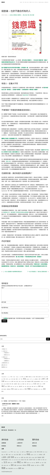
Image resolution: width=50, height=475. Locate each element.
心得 (31, 379)
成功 (17, 381)
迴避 (18, 389)
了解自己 (17, 376)
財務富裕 (15, 15)
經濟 (13, 386)
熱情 (41, 459)
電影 (42, 389)
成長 (20, 381)
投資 (25, 381)
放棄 (47, 381)
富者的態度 (25, 95)
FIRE (11, 376)
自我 (28, 386)
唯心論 (44, 376)
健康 (27, 376)
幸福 (24, 379)
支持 (45, 381)
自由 (30, 386)
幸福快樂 (6, 352)
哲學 (42, 376)
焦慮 (23, 383)
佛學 (22, 376)
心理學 (43, 379)
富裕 (24, 15)
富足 (17, 379)
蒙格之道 (8, 161)
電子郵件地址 (4, 307)
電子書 (39, 389)
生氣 (2, 462)
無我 (36, 459)
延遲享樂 (27, 379)
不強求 (14, 376)
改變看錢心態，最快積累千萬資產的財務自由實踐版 (15, 212)
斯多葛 (19, 459)
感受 (10, 381)
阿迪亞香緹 (35, 389)
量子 (23, 389)
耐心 (17, 386)
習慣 (15, 386)
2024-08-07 (4, 405)
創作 (32, 376)
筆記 (28, 15)
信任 (24, 376)
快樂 (2, 381)
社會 (40, 383)
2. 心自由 (3, 351)
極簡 (12, 383)
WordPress (7, 471)
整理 (17, 459)
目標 (38, 384)
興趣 (32, 386)
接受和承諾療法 (37, 381)
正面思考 (15, 383)
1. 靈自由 (3, 349)
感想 (12, 381)
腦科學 (20, 386)
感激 (15, 381)
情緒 (6, 381)
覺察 (39, 386)
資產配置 (15, 389)
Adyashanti (3, 376)
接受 (32, 381)
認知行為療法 (3, 389)
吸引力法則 (38, 376)
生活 (34, 384)
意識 (8, 381)
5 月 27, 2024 (4, 15)
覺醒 (42, 386)
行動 (37, 386)
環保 (45, 459)
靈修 (44, 389)
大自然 (9, 379)
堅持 (2, 379)
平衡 (21, 379)
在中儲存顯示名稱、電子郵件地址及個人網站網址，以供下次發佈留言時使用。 (24, 318)
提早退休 (42, 381)
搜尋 (48, 339)
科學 (44, 384)
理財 (28, 383)
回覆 (2, 415)
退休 (21, 389)
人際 (20, 376)
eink (9, 376)
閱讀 (33, 15)
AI (7, 376)
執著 (47, 376)
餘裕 (2, 391)
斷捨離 (7, 383)
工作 (19, 379)
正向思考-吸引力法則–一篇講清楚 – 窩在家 (10, 403)
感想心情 (3, 365)
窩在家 (3, 2)
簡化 (6, 386)
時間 (10, 383)
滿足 (26, 15)
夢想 (7, 379)
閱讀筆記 (19, 15)
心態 (39, 379)
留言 (3, 287)
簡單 (9, 386)
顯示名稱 (3, 302)
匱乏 (34, 376)
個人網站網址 (4, 313)
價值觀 (29, 376)
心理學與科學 (4, 362)
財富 (31, 15)
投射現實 (22, 381)
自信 (25, 386)
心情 (33, 379)
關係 (32, 389)
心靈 (46, 379)
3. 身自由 (11, 15)
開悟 (26, 389)
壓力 (5, 379)
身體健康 (6, 360)
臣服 (23, 386)
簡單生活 (6, 354)
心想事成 (36, 379)
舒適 (34, 386)
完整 (12, 379)
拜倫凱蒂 (29, 381)
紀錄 (11, 386)
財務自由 (8, 389)
